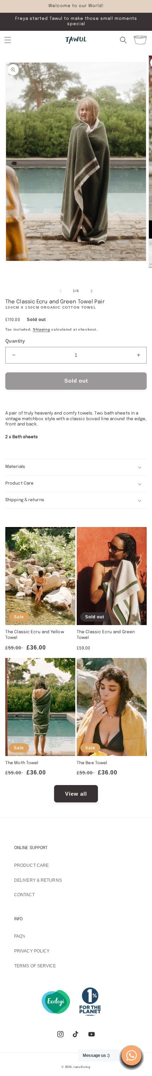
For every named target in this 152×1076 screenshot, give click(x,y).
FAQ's (19, 936)
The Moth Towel (21, 763)
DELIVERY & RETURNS (38, 880)
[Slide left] (60, 291)
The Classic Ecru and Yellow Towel (34, 635)
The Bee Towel (92, 763)
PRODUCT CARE (31, 865)
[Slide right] (91, 291)
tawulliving (82, 1067)
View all (76, 794)
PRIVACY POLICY (31, 951)
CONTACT (24, 894)
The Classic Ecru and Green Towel (106, 635)
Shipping (41, 329)
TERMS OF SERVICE (35, 965)
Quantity (15, 341)
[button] (7, 40)
